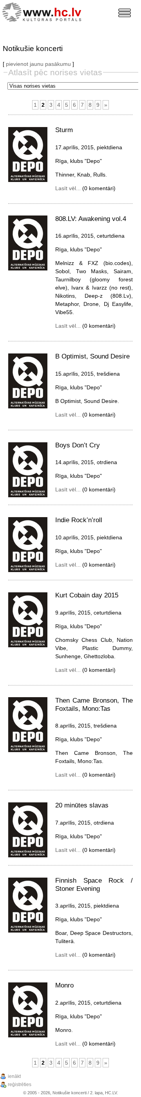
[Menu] (124, 12)
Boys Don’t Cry (77, 445)
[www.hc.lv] (43, 11)
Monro (64, 985)
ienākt (14, 1076)
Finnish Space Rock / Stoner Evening (94, 884)
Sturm (64, 130)
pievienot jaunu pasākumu (38, 64)
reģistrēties (19, 1084)
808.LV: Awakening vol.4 (90, 219)
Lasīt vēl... (68, 188)
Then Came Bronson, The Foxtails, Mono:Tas (94, 704)
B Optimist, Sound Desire (92, 356)
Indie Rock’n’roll (78, 520)
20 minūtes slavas (81, 805)
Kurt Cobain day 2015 (86, 595)
